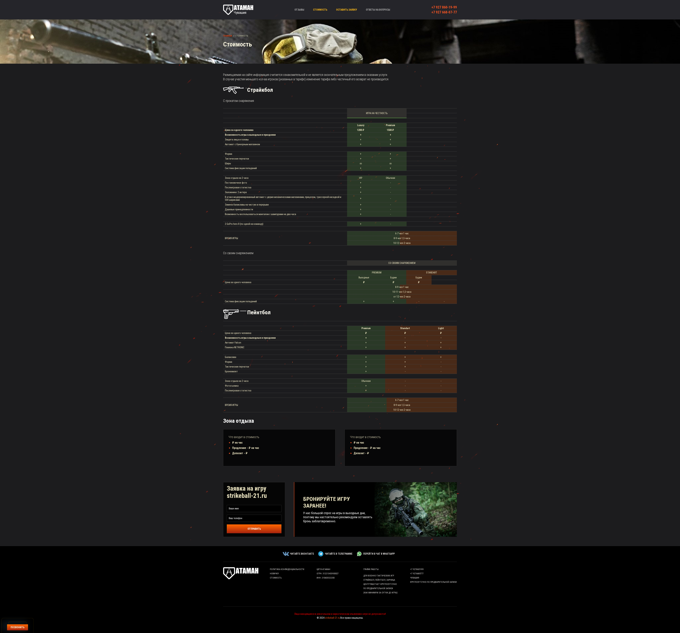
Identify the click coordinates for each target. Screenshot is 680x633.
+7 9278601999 (417, 569)
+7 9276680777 (417, 573)
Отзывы (299, 9)
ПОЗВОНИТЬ (17, 627)
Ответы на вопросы (378, 9)
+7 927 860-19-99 (444, 7)
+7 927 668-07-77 (444, 12)
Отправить (254, 528)
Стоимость (320, 9)
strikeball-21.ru (332, 617)
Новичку (274, 573)
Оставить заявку (346, 9)
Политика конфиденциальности (287, 569)
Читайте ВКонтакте (302, 553)
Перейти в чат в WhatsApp (379, 553)
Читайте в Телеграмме (338, 553)
